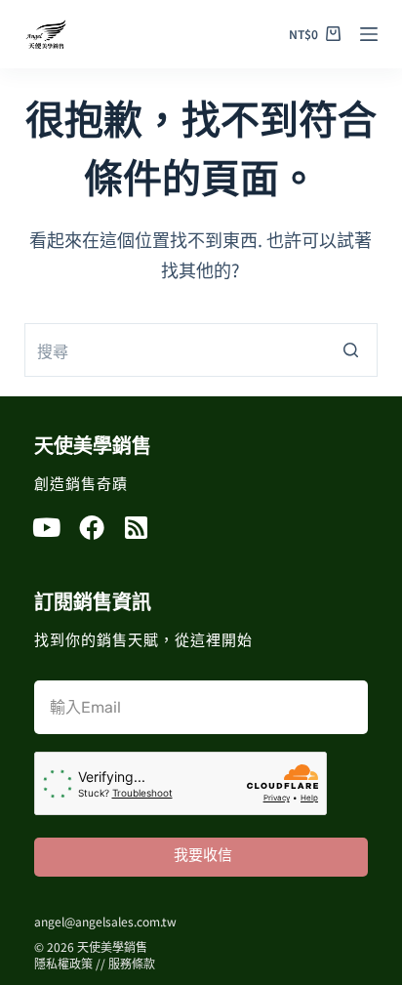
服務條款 (131, 963)
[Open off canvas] (369, 34)
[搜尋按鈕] (351, 350)
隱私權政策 (63, 963)
